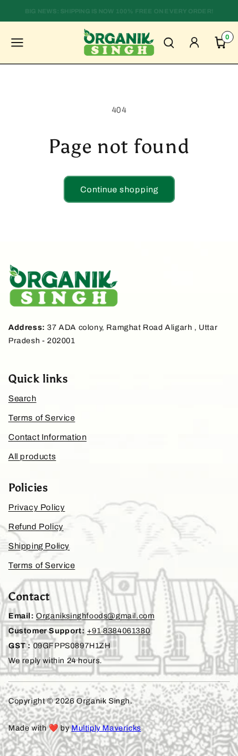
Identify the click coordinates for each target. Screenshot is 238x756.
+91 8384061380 (118, 631)
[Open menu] (17, 42)
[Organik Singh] (119, 42)
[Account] (194, 42)
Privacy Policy (36, 507)
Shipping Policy (39, 546)
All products (32, 456)
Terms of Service (41, 417)
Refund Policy (36, 526)
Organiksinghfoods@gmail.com (95, 616)
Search (22, 398)
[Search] (168, 42)
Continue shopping (119, 189)
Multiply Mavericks (106, 728)
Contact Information (47, 437)
